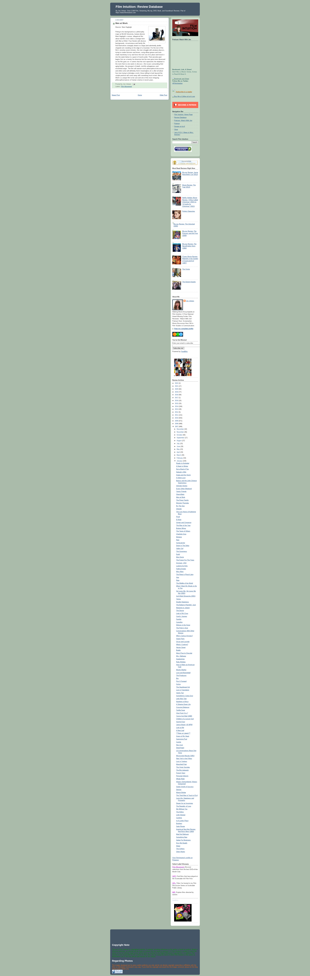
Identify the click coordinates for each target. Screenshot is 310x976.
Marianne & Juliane (183, 608)
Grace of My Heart (182, 736)
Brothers (179, 823)
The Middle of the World (184, 583)
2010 (177, 418)
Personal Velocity (182, 776)
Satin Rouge (180, 826)
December (180, 429)
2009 (177, 421)
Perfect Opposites (188, 211)
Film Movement (126, 86)
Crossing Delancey (182, 707)
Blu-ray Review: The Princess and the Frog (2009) (190, 233)
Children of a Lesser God (185, 719)
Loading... (175, 900)
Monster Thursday (182, 503)
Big (177, 678)
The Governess (181, 551)
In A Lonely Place (182, 821)
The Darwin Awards (189, 282)
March (179, 455)
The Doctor (180, 610)
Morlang (179, 537)
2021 (177, 386)
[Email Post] (134, 84)
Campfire (179, 622)
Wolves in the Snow (183, 625)
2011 (177, 415)
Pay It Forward (181, 681)
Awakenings (180, 659)
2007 (177, 426)
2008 (177, 424)
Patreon (177, 123)
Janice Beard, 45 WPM (184, 725)
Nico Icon (179, 745)
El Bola (178, 520)
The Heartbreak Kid (183, 687)
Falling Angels (181, 569)
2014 (177, 406)
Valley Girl (179, 548)
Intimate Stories (181, 486)
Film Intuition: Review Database (139, 6)
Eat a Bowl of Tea (182, 469)
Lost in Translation (182, 690)
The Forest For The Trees (185, 560)
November (180, 432)
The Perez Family (182, 500)
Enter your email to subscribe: (182, 343)
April (178, 452)
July (178, 443)
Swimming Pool (181, 739)
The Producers (181, 675)
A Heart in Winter (182, 466)
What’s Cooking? (182, 644)
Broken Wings (181, 528)
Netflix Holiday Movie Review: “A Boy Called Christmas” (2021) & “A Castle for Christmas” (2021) (190, 202)
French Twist (180, 773)
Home (140, 95)
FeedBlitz (184, 351)
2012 (177, 412)
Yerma (178, 599)
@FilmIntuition (177, 83)
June (179, 446)
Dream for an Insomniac (184, 803)
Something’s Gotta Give (184, 696)
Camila (178, 742)
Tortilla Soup (180, 710)
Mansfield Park (181, 764)
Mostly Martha (181, 670)
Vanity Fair (180, 693)
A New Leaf (180, 730)
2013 (177, 409)
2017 (177, 398)
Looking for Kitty (182, 566)
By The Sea (180, 506)
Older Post (163, 95)
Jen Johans (190, 301)
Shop (176, 129)
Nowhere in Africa (182, 702)
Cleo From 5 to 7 (182, 713)
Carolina (179, 818)
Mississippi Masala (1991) (185, 756)
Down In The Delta (182, 546)
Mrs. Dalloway (181, 656)
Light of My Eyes (182, 613)
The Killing (180, 812)
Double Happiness (182, 602)
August (179, 441)
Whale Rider (180, 779)
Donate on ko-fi (179, 126)
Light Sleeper (180, 815)
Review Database (180, 117)
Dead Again (180, 748)
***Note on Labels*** (183, 733)
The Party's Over (182, 628)
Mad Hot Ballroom (182, 834)
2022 (177, 383)
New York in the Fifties (184, 758)
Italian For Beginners (183, 840)
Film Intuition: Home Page (183, 114)
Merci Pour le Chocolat (184, 653)
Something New (181, 837)
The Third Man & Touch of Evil (187, 795)
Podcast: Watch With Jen (183, 120)
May (178, 449)
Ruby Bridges (181, 662)
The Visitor (186, 269)
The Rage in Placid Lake (184, 574)
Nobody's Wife (181, 472)
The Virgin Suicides (183, 767)
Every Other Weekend (184, 489)
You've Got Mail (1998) (184, 716)
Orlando (179, 509)
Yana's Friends (181, 491)
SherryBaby (180, 494)
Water (178, 846)
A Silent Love (181, 478)
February (180, 458)
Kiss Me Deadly (181, 843)
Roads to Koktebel (182, 463)
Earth (178, 554)
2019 (177, 392)
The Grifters (180, 849)
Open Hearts (180, 852)
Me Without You (181, 809)
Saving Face (180, 722)
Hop (177, 577)
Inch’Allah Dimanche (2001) (185, 596)
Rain (177, 540)
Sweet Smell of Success (185, 787)
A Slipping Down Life (183, 704)
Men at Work (121, 23)
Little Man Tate (181, 699)
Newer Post (116, 95)
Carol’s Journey (181, 616)
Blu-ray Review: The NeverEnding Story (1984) (189, 246)
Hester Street (181, 647)
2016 (177, 400)
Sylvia (178, 684)
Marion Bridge (181, 792)
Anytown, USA (181, 563)
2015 (177, 403)
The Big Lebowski (182, 770)
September (181, 438)
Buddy (178, 650)
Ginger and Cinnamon (183, 522)
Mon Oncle (180, 557)
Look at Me (180, 727)
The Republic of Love (183, 806)
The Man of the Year (183, 525)
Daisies (178, 790)
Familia (178, 619)
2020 (177, 389)
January (180, 461)
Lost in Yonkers (181, 761)
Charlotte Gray (181, 534)
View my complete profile (183, 329)
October (180, 435)
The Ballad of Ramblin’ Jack (186, 605)
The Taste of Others (183, 531)
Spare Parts (180, 639)
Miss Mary (180, 571)
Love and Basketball (183, 673)
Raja (177, 580)
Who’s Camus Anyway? (184, 636)
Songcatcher (180, 543)
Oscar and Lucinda (182, 642)
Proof (178, 517)
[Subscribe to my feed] (173, 92)
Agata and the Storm (183, 475)
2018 (177, 395)
